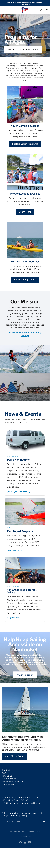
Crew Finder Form (14, 756)
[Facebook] (20, 842)
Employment (9, 779)
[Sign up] (44, 821)
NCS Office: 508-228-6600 (15, 800)
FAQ (4, 773)
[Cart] (47, 10)
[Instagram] (25, 842)
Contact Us (7, 770)
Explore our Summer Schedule (23, 49)
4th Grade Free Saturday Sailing (22, 591)
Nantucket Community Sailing (28, 831)
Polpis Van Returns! (18, 459)
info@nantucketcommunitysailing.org (21, 803)
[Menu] (3, 10)
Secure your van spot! (17, 492)
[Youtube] (29, 842)
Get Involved (8, 784)
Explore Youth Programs (25, 144)
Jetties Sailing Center (25, 279)
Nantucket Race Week (13, 781)
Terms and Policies (25, 837)
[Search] (41, 10)
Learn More (25, 212)
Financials (7, 776)
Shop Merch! (13, 550)
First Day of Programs (20, 531)
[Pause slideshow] (20, 54)
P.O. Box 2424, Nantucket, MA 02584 (20, 797)
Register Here (13, 618)
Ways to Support (25, 675)
